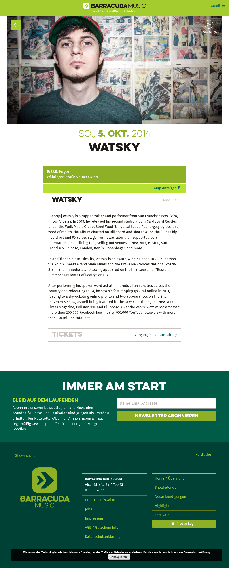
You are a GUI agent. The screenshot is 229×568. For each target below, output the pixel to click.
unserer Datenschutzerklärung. (192, 552)
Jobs (88, 509)
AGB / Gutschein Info (101, 527)
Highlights (163, 506)
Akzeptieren (119, 557)
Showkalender (166, 487)
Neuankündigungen (170, 496)
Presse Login (186, 523)
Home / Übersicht (169, 478)
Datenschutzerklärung (102, 536)
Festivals (162, 515)
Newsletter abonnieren (166, 416)
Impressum (94, 518)
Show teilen (209, 32)
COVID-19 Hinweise (100, 500)
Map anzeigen (165, 188)
